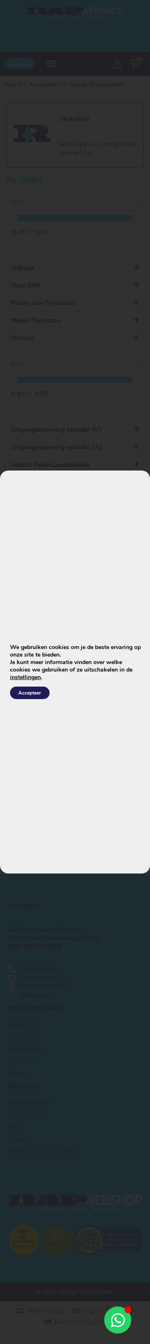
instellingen (25, 677)
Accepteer (29, 693)
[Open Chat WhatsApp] (117, 1320)
